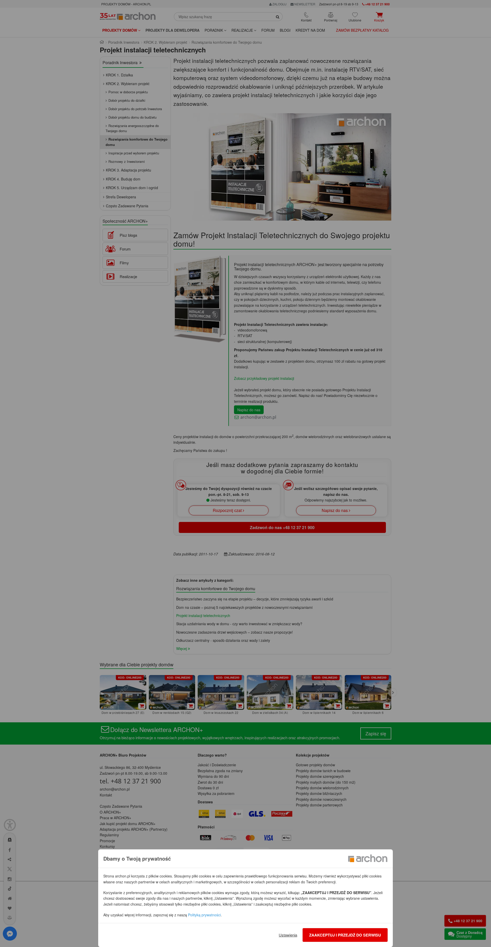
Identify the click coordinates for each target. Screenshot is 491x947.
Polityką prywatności (204, 914)
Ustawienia (288, 935)
